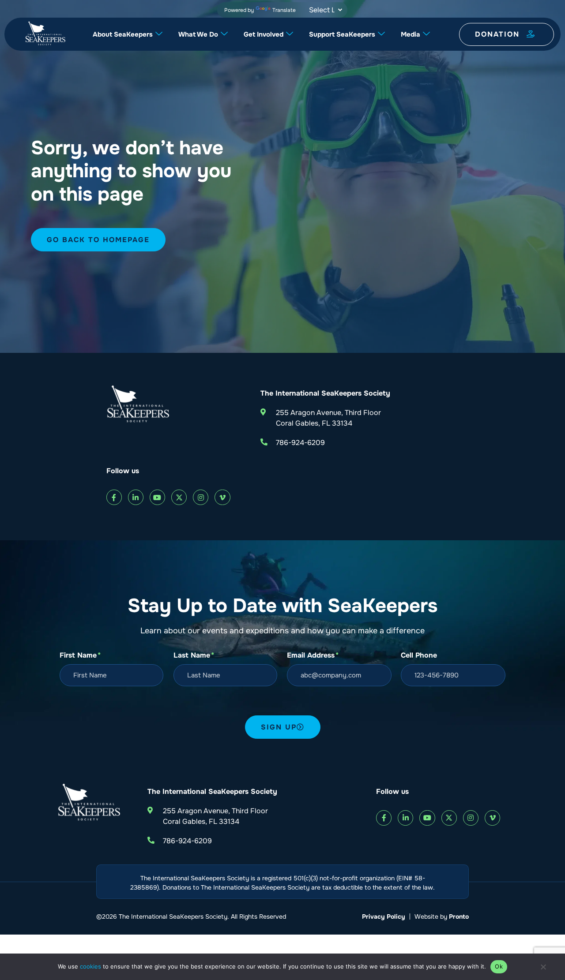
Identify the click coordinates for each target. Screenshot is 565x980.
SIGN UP (279, 727)
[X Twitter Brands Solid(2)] (179, 497)
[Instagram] (200, 497)
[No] (542, 969)
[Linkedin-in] (135, 497)
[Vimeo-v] (222, 497)
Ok (499, 966)
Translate (284, 10)
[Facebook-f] (114, 497)
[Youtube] (157, 497)
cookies (90, 966)
